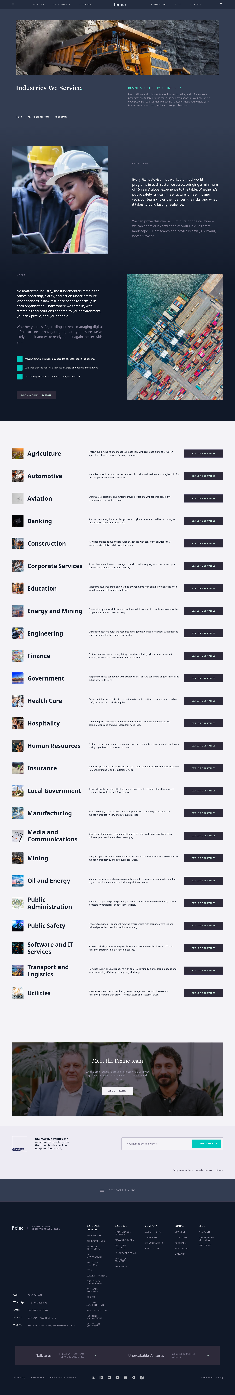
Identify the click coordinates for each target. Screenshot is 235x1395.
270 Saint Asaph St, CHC (42, 1318)
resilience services (38, 117)
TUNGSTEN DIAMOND (121, 1259)
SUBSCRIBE (205, 1245)
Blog (178, 4)
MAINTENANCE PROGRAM (123, 1233)
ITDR (89, 1270)
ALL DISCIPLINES (96, 1241)
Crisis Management (94, 1255)
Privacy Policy (37, 1377)
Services (38, 4)
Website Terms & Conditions (63, 1377)
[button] (117, 1170)
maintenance (62, 4)
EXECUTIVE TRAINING (121, 1246)
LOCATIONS (181, 1237)
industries (61, 117)
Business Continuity (93, 1247)
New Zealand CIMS (98, 1310)
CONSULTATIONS (154, 1243)
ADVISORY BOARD (124, 1239)
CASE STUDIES (153, 1248)
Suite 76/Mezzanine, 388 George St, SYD (51, 1325)
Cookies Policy (18, 1377)
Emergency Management (94, 1282)
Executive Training (93, 1263)
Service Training (97, 1275)
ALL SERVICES (94, 1235)
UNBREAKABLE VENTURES (207, 1238)
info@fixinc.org (38, 1310)
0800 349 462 (35, 1295)
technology (158, 4)
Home (19, 117)
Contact (196, 4)
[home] (119, 4)
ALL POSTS (205, 1232)
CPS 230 (91, 1297)
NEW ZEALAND (182, 1248)
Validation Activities (93, 1324)
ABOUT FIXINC (153, 1232)
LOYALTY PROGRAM (125, 1253)
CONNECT (180, 1232)
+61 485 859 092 (38, 1302)
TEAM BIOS (151, 1237)
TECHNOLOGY (122, 1266)
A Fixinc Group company (212, 1377)
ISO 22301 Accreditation (95, 1303)
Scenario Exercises (92, 1290)
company (85, 4)
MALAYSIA (180, 1254)
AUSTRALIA (181, 1243)
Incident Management (94, 1317)
